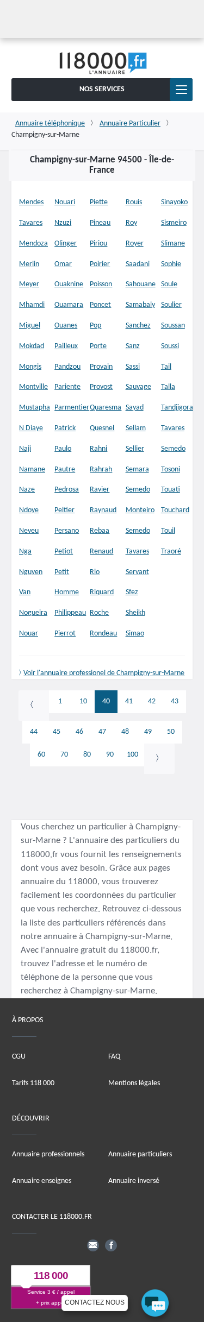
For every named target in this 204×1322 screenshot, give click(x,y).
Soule (169, 284)
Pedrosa (66, 490)
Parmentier (71, 408)
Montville (33, 387)
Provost (101, 387)
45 (56, 732)
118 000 (51, 1275)
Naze (27, 490)
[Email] (93, 1245)
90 (110, 755)
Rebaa (99, 531)
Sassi (133, 367)
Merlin (29, 264)
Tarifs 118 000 (33, 1083)
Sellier (135, 449)
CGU (19, 1056)
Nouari (64, 202)
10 (83, 701)
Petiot (63, 551)
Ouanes (65, 326)
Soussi (170, 346)
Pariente (67, 387)
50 (171, 732)
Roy (131, 223)
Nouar (28, 633)
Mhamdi (32, 305)
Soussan (173, 326)
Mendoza (33, 244)
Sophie (171, 264)
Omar (63, 264)
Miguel (29, 326)
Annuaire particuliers (140, 1154)
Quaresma (105, 408)
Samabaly (140, 305)
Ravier (99, 490)
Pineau (100, 223)
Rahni (98, 449)
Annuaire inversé (133, 1181)
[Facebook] (111, 1245)
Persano (66, 531)
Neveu (29, 531)
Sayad (135, 408)
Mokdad (31, 346)
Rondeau (103, 633)
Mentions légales (134, 1083)
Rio (95, 572)
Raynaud (103, 510)
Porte (98, 346)
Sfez (132, 592)
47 (102, 732)
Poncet (100, 305)
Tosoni (170, 469)
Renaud (101, 551)
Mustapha (34, 408)
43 (174, 701)
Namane (32, 469)
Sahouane (141, 284)
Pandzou (67, 367)
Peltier (64, 510)
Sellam (136, 428)
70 (64, 755)
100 (132, 755)
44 (34, 732)
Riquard (102, 592)
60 (41, 755)
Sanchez (138, 326)
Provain (101, 367)
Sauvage (138, 387)
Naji (25, 449)
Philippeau (70, 613)
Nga (25, 551)
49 (148, 732)
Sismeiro (174, 223)
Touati (170, 490)
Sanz (133, 346)
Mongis (30, 367)
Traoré (171, 551)
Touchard (175, 510)
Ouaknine (68, 284)
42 (152, 701)
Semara (137, 469)
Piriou (98, 244)
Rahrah (101, 469)
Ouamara (68, 305)
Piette (99, 202)
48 (125, 732)
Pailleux (66, 346)
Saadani (138, 264)
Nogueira (33, 613)
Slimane (173, 244)
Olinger (65, 244)
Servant (137, 572)
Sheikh (135, 613)
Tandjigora (177, 408)
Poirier (100, 264)
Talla (168, 387)
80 (87, 755)
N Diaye (31, 428)
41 (129, 701)
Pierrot (65, 633)
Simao (135, 633)
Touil (168, 531)
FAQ (114, 1056)
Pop (95, 326)
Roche (99, 613)
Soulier (171, 305)
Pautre (64, 469)
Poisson (101, 284)
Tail (166, 367)
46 (79, 732)
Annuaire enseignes (41, 1181)
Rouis (134, 202)
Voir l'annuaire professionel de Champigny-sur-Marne (103, 673)
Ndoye (29, 510)
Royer (135, 244)
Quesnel (102, 428)
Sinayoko (174, 202)
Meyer (29, 284)
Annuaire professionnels (48, 1154)
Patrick (65, 428)
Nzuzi (62, 223)
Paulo (62, 449)
